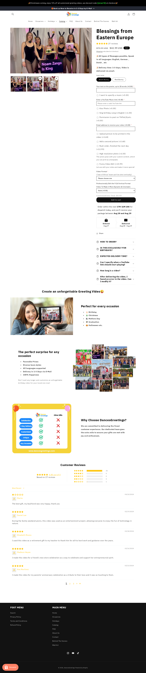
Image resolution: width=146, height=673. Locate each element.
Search (13, 613)
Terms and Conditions (18, 621)
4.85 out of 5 (55, 475)
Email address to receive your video (113, 125)
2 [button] (70, 583)
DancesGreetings (69, 668)
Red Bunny (119, 80)
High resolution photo (112, 154)
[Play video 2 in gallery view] (51, 83)
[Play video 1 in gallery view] (34, 83)
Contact (55, 637)
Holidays (55, 621)
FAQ (54, 629)
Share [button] (101, 233)
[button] (12, 14)
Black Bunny (104, 80)
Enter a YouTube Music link (109, 100)
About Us (55, 633)
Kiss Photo (107, 108)
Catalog (55, 625)
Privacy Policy (15, 617)
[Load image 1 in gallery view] (18, 83)
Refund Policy (15, 625)
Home (54, 613)
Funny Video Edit (111, 164)
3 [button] (73, 583)
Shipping (99, 51)
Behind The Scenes (59, 641)
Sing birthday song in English (115, 113)
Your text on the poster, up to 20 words (114, 86)
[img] (17, 495)
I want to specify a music (114, 95)
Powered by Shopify (81, 668)
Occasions (56, 617)
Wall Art (55, 645)
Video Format (101, 171)
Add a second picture (112, 141)
